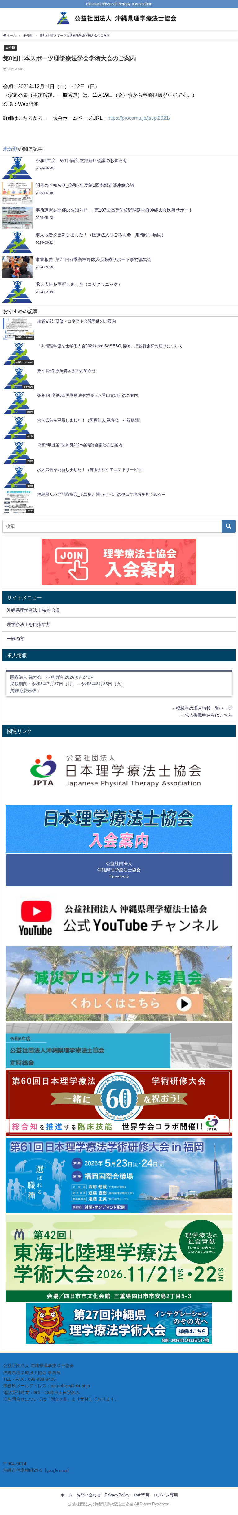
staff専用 (142, 1495)
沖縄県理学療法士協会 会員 (33, 610)
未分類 (10, 47)
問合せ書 (59, 1399)
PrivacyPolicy (117, 1495)
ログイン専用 (166, 1495)
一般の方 (15, 638)
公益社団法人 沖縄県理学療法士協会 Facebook (119, 870)
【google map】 (56, 1470)
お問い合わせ (89, 1495)
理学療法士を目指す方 (28, 624)
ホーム (66, 1495)
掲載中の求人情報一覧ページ (204, 708)
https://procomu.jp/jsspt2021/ (139, 117)
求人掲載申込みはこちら (208, 715)
